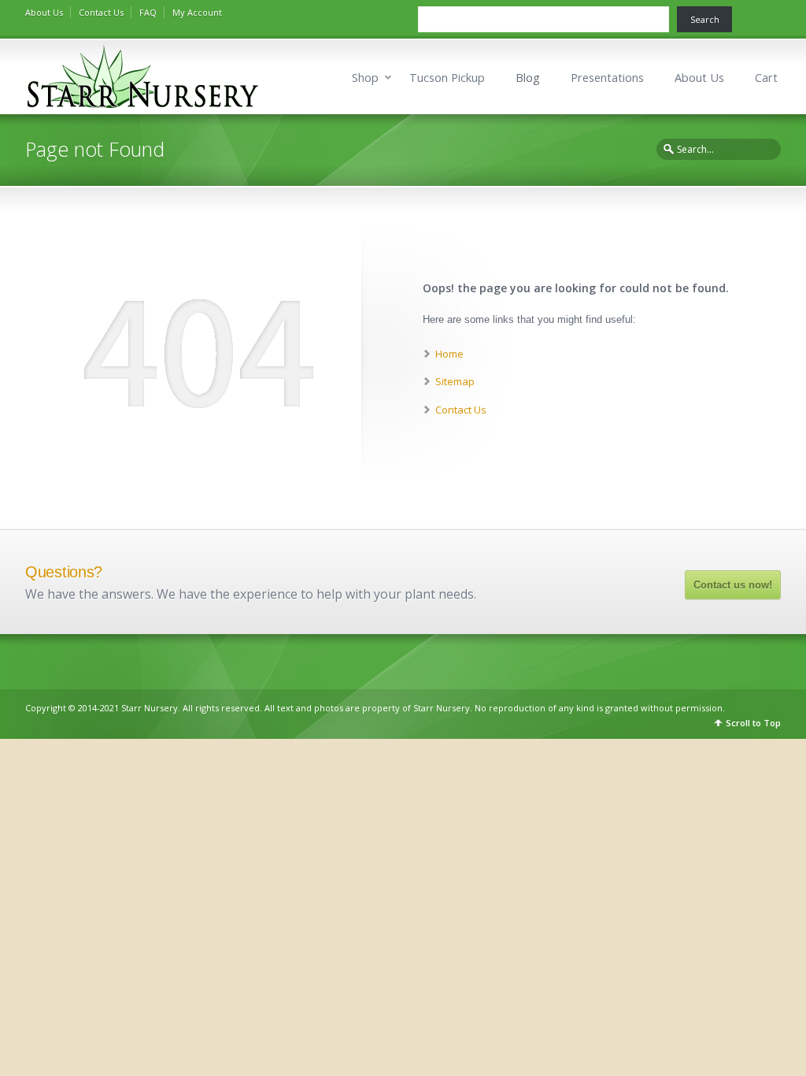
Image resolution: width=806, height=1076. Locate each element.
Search (704, 19)
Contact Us (101, 12)
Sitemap (455, 381)
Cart (766, 77)
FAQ (148, 12)
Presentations (607, 77)
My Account (197, 12)
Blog (528, 77)
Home (449, 354)
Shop (365, 77)
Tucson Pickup (447, 77)
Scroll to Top (753, 722)
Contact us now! (732, 585)
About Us (44, 12)
